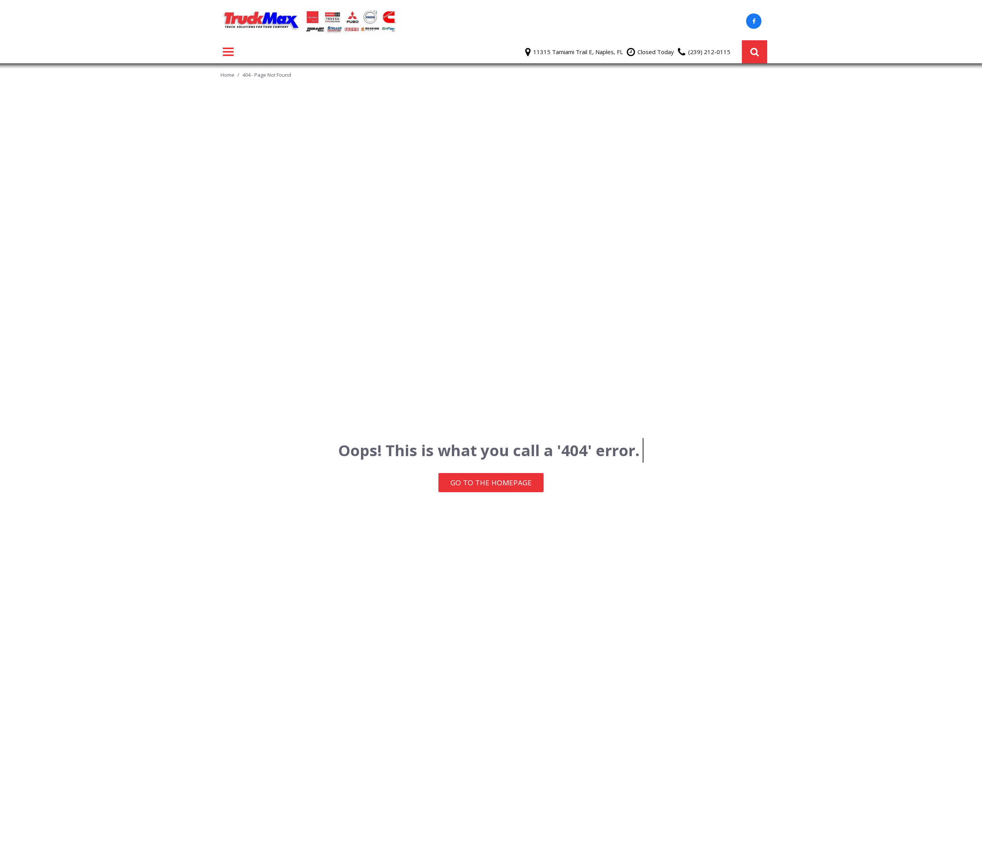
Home (228, 74)
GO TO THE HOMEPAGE (491, 483)
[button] (754, 51)
